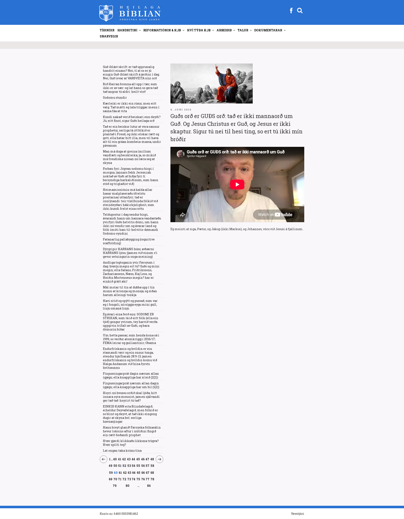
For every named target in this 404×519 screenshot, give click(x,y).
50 (115, 465)
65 (139, 472)
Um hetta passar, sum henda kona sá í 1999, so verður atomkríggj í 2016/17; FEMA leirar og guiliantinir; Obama (131, 339)
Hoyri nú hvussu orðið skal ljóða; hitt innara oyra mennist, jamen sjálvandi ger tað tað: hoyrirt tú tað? (131, 396)
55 (138, 465)
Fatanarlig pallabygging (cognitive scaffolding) (129, 241)
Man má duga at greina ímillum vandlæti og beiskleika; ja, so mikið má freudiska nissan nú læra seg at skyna (129, 157)
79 (115, 485)
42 (124, 459)
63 (130, 472)
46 (143, 459)
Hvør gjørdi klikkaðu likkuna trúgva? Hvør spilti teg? (131, 443)
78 (152, 479)
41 (119, 459)
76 (143, 479)
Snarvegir (109, 36)
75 (138, 479)
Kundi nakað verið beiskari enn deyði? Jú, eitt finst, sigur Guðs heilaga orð (132, 119)
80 (127, 485)
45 (138, 459)
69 (111, 479)
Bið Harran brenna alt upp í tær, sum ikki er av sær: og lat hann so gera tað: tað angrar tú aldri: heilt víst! (130, 88)
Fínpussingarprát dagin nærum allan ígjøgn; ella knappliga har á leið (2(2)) (131, 375)
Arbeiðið (224, 30)
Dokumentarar (268, 30)
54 (134, 465)
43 (129, 459)
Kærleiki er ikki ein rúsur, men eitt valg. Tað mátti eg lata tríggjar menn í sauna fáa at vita (131, 107)
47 (147, 459)
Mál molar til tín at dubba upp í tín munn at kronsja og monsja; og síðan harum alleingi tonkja (130, 291)
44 (134, 459)
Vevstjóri (297, 514)
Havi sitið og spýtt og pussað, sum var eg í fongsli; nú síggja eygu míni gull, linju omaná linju (130, 304)
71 (120, 479)
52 (124, 465)
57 (147, 465)
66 (143, 472)
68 (152, 472)
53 (129, 465)
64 (134, 472)
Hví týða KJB (199, 30)
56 (143, 465)
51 (120, 465)
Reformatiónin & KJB (162, 30)
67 (148, 472)
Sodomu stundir (115, 98)
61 (120, 472)
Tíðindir (107, 30)
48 (152, 459)
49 (111, 465)
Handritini (127, 30)
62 (125, 472)
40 (115, 459)
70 (115, 479)
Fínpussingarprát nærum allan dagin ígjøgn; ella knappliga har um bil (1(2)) (131, 385)
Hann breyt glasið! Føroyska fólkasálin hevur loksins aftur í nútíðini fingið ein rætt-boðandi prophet (132, 431)
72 (124, 479)
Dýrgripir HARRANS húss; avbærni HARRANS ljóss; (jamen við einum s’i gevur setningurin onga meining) (130, 253)
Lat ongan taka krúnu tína (122, 451)
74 (134, 479)
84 (149, 486)
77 (147, 479)
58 (152, 465)
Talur (243, 30)
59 (111, 472)
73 (129, 479)
